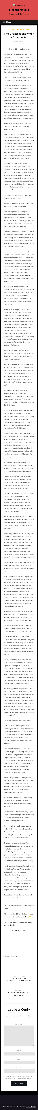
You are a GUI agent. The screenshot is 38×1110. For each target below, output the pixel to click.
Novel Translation (19, 29)
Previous (15, 930)
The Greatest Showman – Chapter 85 (19, 979)
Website (19, 1068)
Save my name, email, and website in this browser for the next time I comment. (19, 1077)
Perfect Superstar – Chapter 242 (19, 994)
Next (24, 930)
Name (19, 1050)
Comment (19, 1024)
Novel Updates (23, 917)
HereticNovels (19, 9)
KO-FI (12, 925)
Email (19, 1059)
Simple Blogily (31, 1107)
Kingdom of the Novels (19, 14)
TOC (20, 930)
